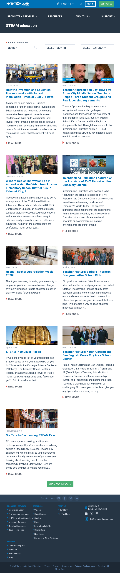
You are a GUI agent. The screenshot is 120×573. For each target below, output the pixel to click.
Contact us (106, 4)
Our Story (64, 510)
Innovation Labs (16, 510)
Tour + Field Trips (16, 530)
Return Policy (14, 553)
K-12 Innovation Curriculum (21, 518)
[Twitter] (91, 514)
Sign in (90, 4)
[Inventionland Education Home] (17, 4)
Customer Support (17, 545)
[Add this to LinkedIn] (76, 498)
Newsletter (39, 534)
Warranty (13, 549)
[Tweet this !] (70, 498)
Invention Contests (17, 522)
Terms (47, 566)
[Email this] (58, 498)
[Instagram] (97, 514)
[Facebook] (86, 514)
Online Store (39, 530)
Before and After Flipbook (46, 538)
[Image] (32, 73)
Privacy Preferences (85, 566)
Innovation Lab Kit (43, 526)
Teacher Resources (17, 526)
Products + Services (21, 16)
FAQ (11, 557)
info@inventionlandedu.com (101, 519)
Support (106, 16)
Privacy (56, 566)
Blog (36, 522)
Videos (37, 510)
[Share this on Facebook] (64, 498)
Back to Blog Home (18, 42)
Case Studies (40, 514)
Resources (55, 16)
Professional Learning (19, 514)
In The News (65, 514)
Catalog (37, 518)
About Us (82, 16)
